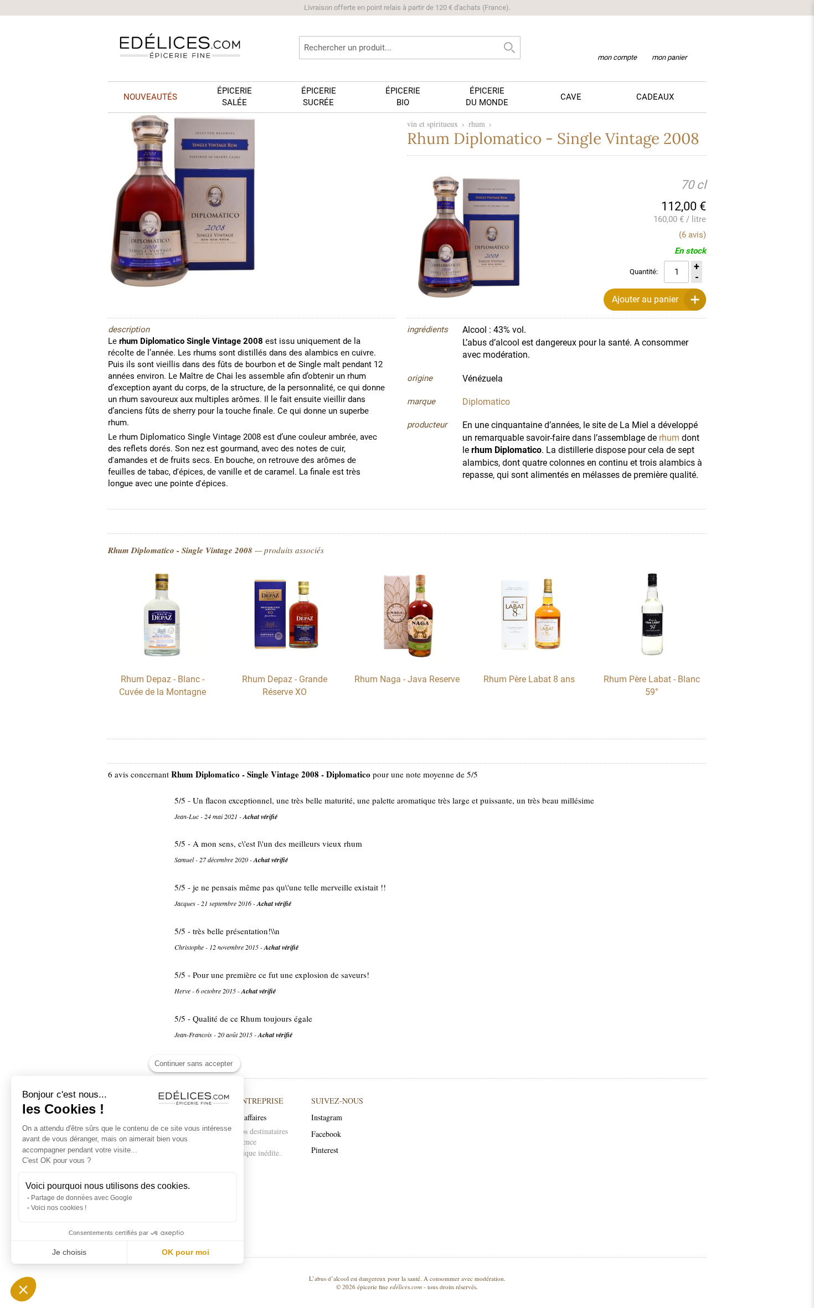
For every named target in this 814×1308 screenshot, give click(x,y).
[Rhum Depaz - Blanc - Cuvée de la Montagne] (162, 659)
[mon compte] (617, 43)
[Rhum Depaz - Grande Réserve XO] (284, 659)
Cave (570, 97)
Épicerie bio (402, 96)
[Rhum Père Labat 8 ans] (529, 659)
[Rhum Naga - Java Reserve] (407, 659)
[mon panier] (669, 44)
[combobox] (410, 47)
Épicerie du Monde (487, 96)
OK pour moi (185, 1252)
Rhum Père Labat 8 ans (529, 679)
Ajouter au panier (645, 299)
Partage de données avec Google (81, 1198)
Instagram (326, 1117)
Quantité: (644, 271)
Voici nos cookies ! (58, 1208)
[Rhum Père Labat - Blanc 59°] (652, 659)
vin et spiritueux (432, 124)
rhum (476, 124)
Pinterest (324, 1150)
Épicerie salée (234, 96)
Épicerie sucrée (318, 96)
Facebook (326, 1134)
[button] (23, 1289)
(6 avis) (692, 235)
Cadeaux (655, 97)
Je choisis (69, 1252)
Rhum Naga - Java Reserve (407, 679)
